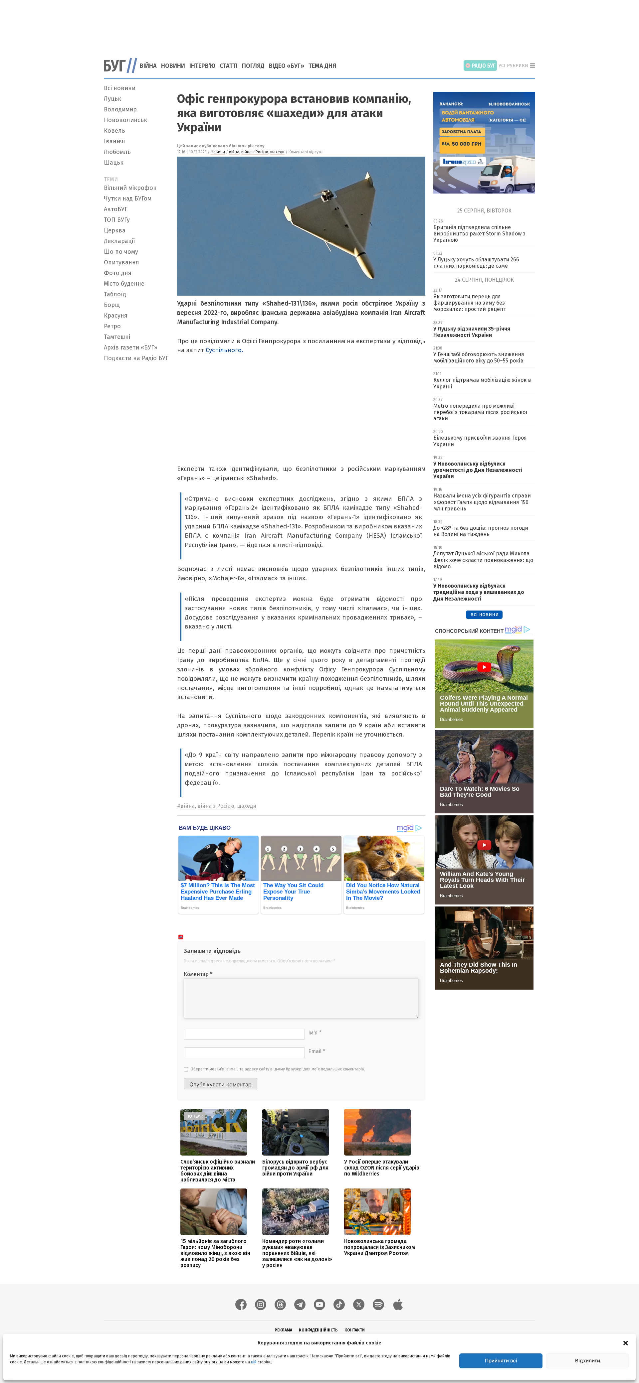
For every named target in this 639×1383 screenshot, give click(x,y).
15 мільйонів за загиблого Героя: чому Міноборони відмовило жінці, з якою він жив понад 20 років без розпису (215, 1253)
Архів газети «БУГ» (130, 347)
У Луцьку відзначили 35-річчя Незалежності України (471, 332)
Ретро (112, 326)
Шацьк (113, 162)
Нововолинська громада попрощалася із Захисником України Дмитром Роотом (379, 1247)
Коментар (198, 974)
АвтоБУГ (115, 209)
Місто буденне (124, 283)
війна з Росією (254, 152)
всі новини (484, 614)
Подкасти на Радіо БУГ (136, 358)
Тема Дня (322, 65)
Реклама (283, 1330)
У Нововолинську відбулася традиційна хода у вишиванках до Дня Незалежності (478, 592)
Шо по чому (121, 251)
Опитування (121, 262)
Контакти (354, 1330)
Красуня (115, 315)
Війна (148, 65)
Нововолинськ (125, 120)
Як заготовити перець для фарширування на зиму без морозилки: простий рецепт (469, 302)
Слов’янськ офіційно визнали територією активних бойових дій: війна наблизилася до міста (217, 1171)
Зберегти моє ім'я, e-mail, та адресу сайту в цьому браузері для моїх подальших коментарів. (278, 1069)
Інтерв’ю (202, 65)
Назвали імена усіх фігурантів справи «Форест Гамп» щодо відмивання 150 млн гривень (482, 501)
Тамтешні (117, 337)
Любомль (117, 152)
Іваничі (114, 141)
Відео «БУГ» (286, 65)
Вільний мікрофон (130, 188)
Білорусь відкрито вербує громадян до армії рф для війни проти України (295, 1168)
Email (316, 1051)
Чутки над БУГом (127, 198)
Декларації (119, 241)
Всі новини (119, 88)
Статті (229, 65)
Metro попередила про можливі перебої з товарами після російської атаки (480, 412)
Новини (173, 65)
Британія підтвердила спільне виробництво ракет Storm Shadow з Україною (479, 233)
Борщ (112, 305)
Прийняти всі (501, 1360)
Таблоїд (115, 294)
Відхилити (587, 1360)
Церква (114, 230)
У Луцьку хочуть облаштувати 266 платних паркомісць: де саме (476, 262)
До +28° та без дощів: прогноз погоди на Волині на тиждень (480, 531)
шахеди (277, 152)
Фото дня (117, 273)
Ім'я (314, 1033)
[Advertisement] (319, 25)
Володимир (120, 109)
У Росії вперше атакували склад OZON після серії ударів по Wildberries (381, 1168)
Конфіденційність (318, 1330)
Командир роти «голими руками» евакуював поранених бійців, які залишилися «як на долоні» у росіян (297, 1253)
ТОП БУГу (117, 219)
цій (254, 1362)
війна (234, 152)
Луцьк (112, 98)
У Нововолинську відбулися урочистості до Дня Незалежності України (477, 470)
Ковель (114, 130)
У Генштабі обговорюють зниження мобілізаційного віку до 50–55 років (478, 357)
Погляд (253, 65)
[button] (625, 1342)
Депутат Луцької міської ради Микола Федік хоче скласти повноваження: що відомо (483, 559)
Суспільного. (223, 350)
